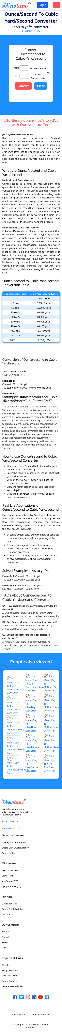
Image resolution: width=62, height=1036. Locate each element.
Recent (5, 1028)
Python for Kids (9, 939)
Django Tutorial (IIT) (11, 973)
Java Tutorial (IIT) (10, 967)
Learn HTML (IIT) (10, 957)
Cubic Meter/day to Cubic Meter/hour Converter (13, 792)
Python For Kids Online (13, 995)
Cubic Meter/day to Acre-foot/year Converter (50, 850)
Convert (23, 129)
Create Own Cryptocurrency (15, 934)
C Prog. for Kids (9, 990)
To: (15, 119)
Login (42, 5)
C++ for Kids (7, 1001)
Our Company (10, 1011)
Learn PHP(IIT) (8, 962)
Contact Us (7, 1023)
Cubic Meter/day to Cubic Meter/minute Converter (14, 772)
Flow (38, 30)
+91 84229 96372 (10, 908)
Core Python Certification (14, 929)
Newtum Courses (13, 922)
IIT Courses (9, 950)
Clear (41, 129)
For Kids (7, 983)
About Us (6, 1018)
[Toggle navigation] (56, 5)
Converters (27, 30)
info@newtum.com (11, 915)
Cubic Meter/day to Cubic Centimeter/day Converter (15, 812)
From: (16, 111)
